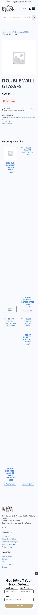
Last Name (24, 588)
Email (7, 596)
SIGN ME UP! (19, 605)
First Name (9, 588)
